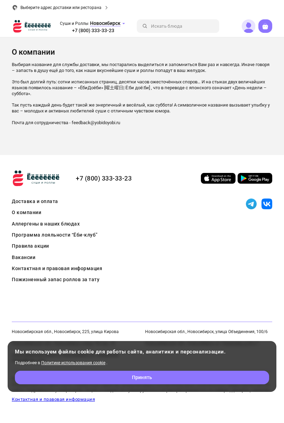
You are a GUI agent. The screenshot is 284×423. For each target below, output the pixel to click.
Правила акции (30, 246)
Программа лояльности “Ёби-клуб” (55, 235)
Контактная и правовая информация (57, 268)
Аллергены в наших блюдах (46, 224)
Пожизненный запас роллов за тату (55, 279)
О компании (26, 212)
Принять (142, 377)
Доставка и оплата (35, 201)
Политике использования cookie (73, 362)
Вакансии (23, 257)
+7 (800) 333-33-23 (93, 30)
